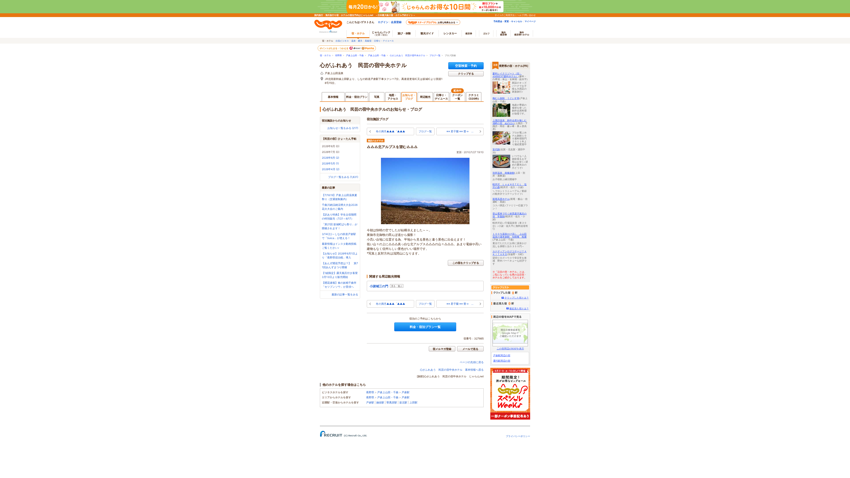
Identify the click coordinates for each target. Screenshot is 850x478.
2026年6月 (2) (330, 157)
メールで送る (470, 349)
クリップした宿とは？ (516, 297)
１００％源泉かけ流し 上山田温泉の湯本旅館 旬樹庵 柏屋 (510, 235)
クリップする (466, 73)
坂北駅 (403, 402)
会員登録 (396, 22)
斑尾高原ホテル (501, 199)
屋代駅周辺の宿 (501, 360)
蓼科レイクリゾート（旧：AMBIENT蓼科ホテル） (507, 75)
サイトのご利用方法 (505, 15)
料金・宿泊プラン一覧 (425, 327)
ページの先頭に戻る (472, 362)
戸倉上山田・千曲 (355, 55)
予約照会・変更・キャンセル (507, 21)
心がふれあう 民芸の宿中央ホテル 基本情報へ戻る (452, 369)
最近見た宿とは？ (519, 308)
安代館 (496, 149)
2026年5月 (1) (330, 163)
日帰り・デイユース (384, 40)
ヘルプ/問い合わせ (526, 15)
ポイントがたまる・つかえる (334, 48)
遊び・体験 (404, 33)
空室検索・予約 (466, 65)
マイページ (530, 21)
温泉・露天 (356, 40)
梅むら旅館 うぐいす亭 (506, 98)
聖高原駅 (391, 402)
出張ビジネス (342, 40)
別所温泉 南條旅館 (503, 173)
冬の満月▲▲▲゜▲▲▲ (390, 131)
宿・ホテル (325, 55)
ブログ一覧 (434, 55)
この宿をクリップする (465, 262)
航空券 (469, 33)
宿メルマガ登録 (442, 349)
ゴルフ (486, 33)
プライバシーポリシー (518, 436)
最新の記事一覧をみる (345, 294)
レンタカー (450, 33)
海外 (503, 33)
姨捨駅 (380, 402)
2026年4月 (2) (330, 169)
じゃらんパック (381, 33)
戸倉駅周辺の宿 (501, 355)
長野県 (338, 55)
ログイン (383, 22)
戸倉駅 (406, 392)
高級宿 (368, 40)
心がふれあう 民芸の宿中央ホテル (407, 55)
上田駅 (413, 402)
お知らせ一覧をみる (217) (342, 128)
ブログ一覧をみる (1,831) (343, 177)
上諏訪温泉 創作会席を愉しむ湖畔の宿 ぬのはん (510, 122)
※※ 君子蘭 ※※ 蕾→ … (459, 131)
